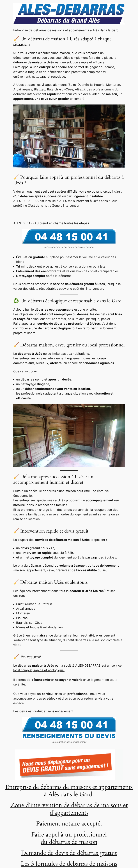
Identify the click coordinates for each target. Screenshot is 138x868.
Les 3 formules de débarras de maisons (69, 864)
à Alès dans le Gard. (69, 794)
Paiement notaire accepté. (69, 823)
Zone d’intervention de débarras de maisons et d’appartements (69, 809)
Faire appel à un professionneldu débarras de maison (69, 838)
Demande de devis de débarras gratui (68, 853)
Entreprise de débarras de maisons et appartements (69, 787)
